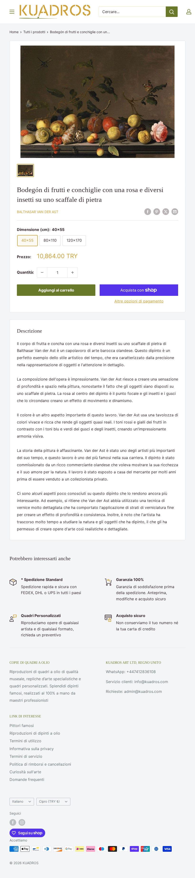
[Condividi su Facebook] (147, 211)
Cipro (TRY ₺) (49, 801)
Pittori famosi (22, 725)
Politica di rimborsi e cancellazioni (40, 764)
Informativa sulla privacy (32, 748)
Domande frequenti (27, 779)
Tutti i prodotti (34, 32)
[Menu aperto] (12, 12)
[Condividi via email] (174, 211)
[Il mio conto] (188, 11)
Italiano (17, 801)
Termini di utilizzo (25, 740)
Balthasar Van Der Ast (37, 212)
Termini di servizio (26, 756)
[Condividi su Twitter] (165, 211)
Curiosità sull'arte (25, 771)
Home (14, 32)
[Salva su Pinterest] (156, 211)
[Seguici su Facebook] (13, 822)
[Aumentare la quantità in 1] (73, 272)
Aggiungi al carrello (56, 290)
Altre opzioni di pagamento (139, 301)
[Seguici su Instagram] (22, 822)
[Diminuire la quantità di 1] (42, 272)
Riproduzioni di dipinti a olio (35, 733)
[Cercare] (172, 11)
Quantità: (25, 272)
